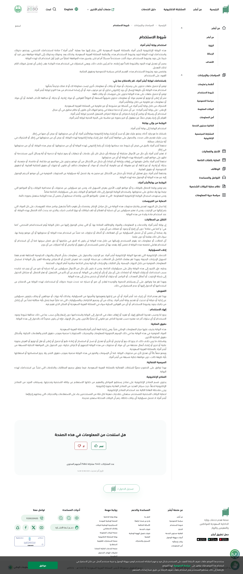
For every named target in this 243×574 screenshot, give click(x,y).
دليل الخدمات (148, 9)
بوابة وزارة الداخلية (110, 516)
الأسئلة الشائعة (144, 525)
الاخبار (180, 529)
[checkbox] (98, 446)
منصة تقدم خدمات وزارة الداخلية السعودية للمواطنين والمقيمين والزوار (214, 524)
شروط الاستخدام (176, 525)
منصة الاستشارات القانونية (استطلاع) (107, 542)
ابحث (48, 9)
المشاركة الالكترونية (174, 9)
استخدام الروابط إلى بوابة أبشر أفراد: (148, 128)
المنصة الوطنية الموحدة (108, 520)
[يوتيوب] (41, 528)
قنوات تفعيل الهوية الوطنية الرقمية (139, 534)
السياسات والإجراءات (144, 25)
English (68, 9)
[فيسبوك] (26, 528)
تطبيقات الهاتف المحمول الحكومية (107, 554)
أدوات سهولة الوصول (174, 537)
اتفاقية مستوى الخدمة (174, 533)
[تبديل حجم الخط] (69, 518)
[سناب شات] (18, 528)
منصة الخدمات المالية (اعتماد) (106, 548)
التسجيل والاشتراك (143, 540)
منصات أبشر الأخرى (100, 9)
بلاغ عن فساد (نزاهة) (142, 520)
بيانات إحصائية (177, 541)
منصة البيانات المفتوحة (108, 532)
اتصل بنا (147, 516)
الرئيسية (214, 9)
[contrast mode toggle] (77, 518)
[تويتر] (34, 528)
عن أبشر (197, 9)
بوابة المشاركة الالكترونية (107, 536)
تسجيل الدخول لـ (125, 488)
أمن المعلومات (177, 545)
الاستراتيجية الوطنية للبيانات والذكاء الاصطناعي (106, 526)
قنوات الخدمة (145, 529)
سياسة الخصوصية (176, 520)
